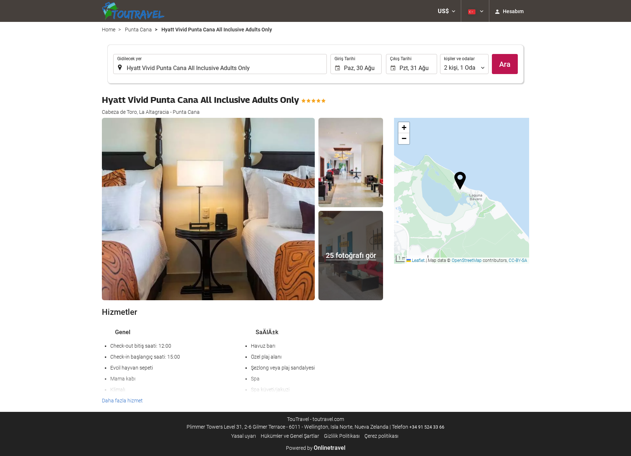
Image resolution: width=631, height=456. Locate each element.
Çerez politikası (381, 436)
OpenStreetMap (467, 260)
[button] (446, 11)
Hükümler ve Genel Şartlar (290, 436)
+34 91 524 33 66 (426, 427)
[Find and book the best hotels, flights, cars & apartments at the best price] (133, 11)
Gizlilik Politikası (342, 436)
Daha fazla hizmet (122, 400)
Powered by (315, 448)
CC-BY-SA (518, 260)
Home (108, 29)
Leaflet (418, 260)
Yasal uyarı (243, 436)
